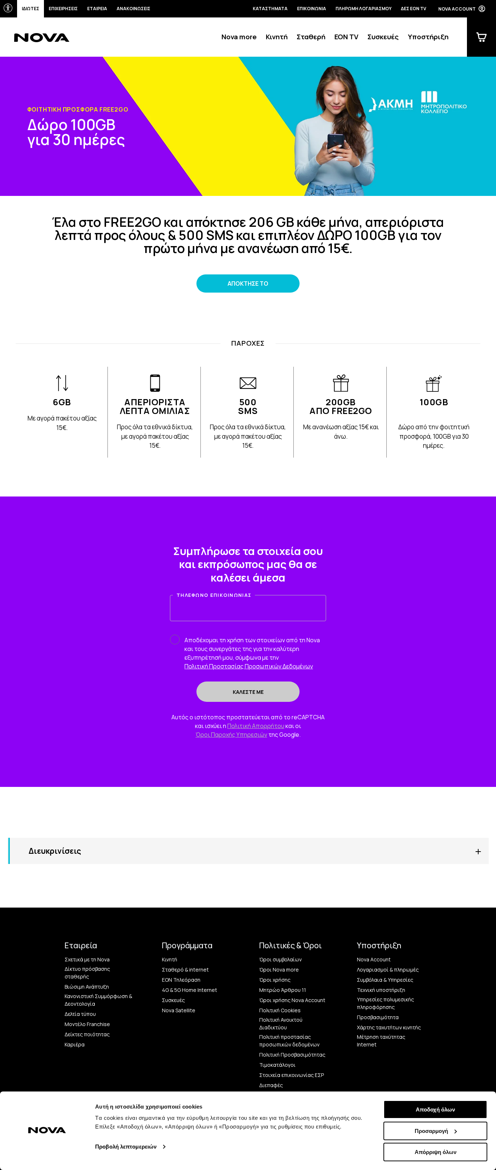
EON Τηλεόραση (181, 979)
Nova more (239, 36)
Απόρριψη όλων (435, 1152)
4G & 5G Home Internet (189, 989)
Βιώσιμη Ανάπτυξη (87, 986)
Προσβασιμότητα (378, 1017)
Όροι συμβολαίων (280, 959)
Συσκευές (383, 36)
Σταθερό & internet (185, 969)
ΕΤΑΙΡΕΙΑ (97, 8)
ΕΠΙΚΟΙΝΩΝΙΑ (311, 8)
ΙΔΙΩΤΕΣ (30, 8)
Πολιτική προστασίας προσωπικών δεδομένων (289, 1040)
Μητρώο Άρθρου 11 (282, 989)
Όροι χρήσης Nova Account (292, 1000)
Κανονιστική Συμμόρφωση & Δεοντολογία (98, 1000)
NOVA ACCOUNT (457, 9)
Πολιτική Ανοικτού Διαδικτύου (280, 1023)
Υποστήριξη (428, 36)
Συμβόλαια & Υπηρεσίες (385, 979)
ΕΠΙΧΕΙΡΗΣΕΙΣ (63, 8)
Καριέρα (75, 1044)
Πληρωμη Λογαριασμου (363, 8)
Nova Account (374, 959)
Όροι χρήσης (274, 979)
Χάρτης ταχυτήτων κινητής (389, 1027)
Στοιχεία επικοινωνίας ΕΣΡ (291, 1075)
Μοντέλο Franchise (87, 1024)
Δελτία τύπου (80, 1013)
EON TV (346, 36)
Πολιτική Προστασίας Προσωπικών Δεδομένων (248, 666)
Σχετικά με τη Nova (87, 959)
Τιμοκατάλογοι (277, 1064)
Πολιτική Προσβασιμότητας (292, 1054)
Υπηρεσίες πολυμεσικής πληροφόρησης (385, 1003)
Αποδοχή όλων (435, 1109)
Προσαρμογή (431, 1131)
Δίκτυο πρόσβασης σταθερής (87, 972)
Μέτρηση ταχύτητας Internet (381, 1040)
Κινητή (277, 36)
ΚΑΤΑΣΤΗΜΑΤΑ (270, 8)
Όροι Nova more (279, 969)
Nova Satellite (178, 1010)
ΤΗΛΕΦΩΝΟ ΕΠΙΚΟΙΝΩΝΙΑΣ (213, 595)
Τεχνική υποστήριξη (381, 989)
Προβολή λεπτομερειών (125, 1146)
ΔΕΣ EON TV (413, 8)
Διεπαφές (271, 1085)
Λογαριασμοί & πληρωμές (388, 969)
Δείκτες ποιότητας (87, 1034)
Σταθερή (311, 36)
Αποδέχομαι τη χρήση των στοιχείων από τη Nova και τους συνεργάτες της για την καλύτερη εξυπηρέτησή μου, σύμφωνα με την (252, 653)
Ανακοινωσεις (133, 8)
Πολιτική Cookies (280, 1010)
